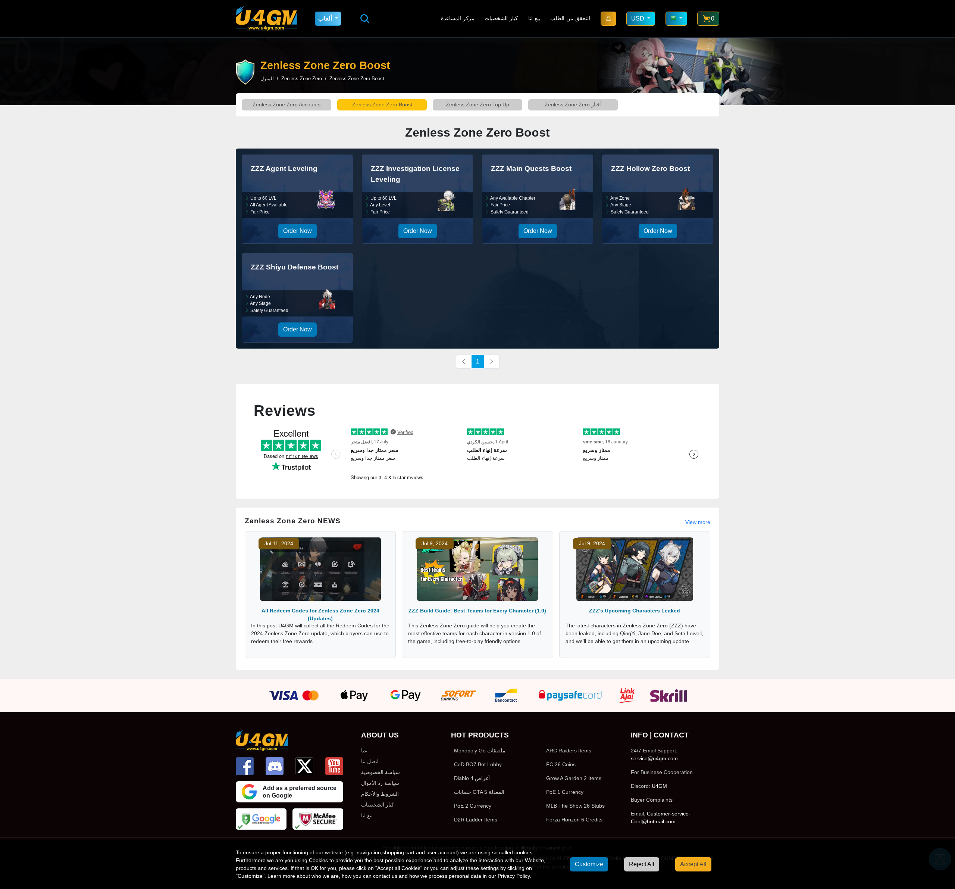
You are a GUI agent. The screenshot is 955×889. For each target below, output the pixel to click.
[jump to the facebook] (245, 766)
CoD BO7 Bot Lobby (478, 764)
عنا (364, 751)
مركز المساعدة (458, 18)
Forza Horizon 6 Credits (574, 820)
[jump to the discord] (275, 766)
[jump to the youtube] (334, 766)
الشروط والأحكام (380, 794)
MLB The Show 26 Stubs (575, 806)
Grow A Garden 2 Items (573, 778)
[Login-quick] (608, 19)
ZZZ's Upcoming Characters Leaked (634, 611)
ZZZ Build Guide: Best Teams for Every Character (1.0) (477, 611)
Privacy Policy (514, 876)
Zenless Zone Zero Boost (382, 104)
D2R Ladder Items (475, 820)
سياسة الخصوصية (380, 772)
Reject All (641, 864)
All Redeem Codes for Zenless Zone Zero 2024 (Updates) (320, 614)
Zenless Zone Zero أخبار (573, 104)
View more (697, 522)
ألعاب (326, 18)
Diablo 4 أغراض (472, 778)
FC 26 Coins (561, 764)
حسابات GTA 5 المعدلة (479, 792)
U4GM (659, 786)
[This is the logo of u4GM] (266, 18)
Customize (589, 864)
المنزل (267, 78)
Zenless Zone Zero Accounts (286, 104)
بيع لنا (534, 18)
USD (638, 18)
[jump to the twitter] (304, 766)
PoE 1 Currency (564, 792)
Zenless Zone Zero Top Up (477, 104)
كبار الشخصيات (501, 18)
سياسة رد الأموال (380, 783)
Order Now (297, 231)
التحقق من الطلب (570, 18)
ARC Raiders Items (568, 751)
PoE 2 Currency (472, 806)
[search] (364, 18)
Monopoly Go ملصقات (479, 751)
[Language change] (676, 19)
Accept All (693, 864)
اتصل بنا (370, 761)
